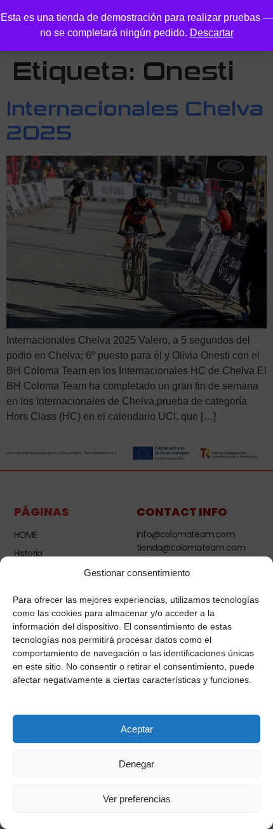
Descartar (212, 32)
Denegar (136, 763)
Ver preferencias (137, 798)
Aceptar (137, 729)
